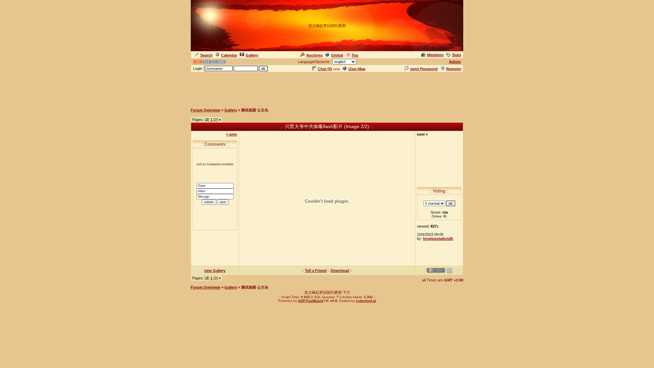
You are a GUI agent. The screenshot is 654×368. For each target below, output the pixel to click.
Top (355, 55)
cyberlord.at (366, 301)
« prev (231, 134)
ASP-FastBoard (310, 301)
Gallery (252, 55)
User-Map (356, 69)
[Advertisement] (327, 88)
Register (453, 69)
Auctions (314, 55)
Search (206, 55)
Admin (455, 62)
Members (435, 55)
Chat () (325, 69)
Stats (456, 55)
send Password (424, 69)
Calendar (229, 55)
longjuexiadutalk (438, 238)
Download (340, 271)
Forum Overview (205, 110)
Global (337, 55)
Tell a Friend (316, 271)
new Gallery (214, 271)
